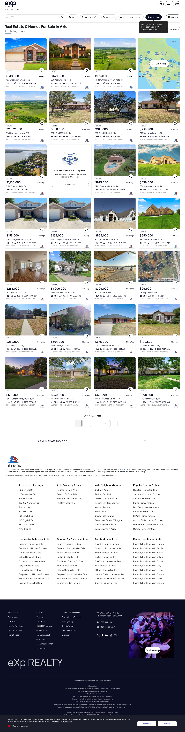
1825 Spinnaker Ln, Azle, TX (63, 292)
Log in (169, 4)
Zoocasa (39, 617)
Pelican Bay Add (103, 494)
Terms (57, 722)
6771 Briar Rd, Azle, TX (105, 292)
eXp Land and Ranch (44, 644)
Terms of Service (112, 688)
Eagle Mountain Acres (105, 528)
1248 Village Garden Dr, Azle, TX (20, 239)
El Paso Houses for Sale (30, 570)
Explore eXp (13, 613)
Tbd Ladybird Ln (26, 507)
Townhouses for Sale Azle (69, 498)
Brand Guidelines (69, 630)
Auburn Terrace (102, 507)
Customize (167, 724)
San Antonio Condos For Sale (71, 548)
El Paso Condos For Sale (68, 570)
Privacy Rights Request (71, 617)
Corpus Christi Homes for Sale (148, 520)
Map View (175, 17)
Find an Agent (13, 617)
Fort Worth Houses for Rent (108, 561)
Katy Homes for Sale (143, 511)
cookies (16, 719)
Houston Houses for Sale (31, 544)
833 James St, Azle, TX (16, 345)
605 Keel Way (25, 498)
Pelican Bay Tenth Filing (107, 503)
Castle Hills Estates (104, 516)
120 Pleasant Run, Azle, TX (107, 345)
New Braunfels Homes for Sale (148, 524)
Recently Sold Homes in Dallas (148, 557)
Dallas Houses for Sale (30, 557)
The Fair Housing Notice (122, 704)
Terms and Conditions (71, 613)
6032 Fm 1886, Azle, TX (61, 133)
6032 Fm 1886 (25, 511)
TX (92, 415)
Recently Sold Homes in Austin (148, 552)
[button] (92, 441)
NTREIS (125, 469)
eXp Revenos (41, 630)
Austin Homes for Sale (144, 498)
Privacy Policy (67, 621)
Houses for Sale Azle (67, 490)
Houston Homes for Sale (145, 490)
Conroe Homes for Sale (144, 528)
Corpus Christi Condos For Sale (72, 574)
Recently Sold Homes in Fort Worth (149, 561)
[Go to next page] (113, 423)
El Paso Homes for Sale (144, 516)
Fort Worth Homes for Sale (146, 507)
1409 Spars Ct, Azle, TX (150, 398)
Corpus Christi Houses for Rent (110, 574)
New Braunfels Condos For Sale (72, 578)
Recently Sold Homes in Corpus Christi (149, 574)
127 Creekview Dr (27, 494)
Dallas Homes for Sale (143, 503)
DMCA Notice (92, 686)
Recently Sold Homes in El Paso (148, 570)
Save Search (173, 29)
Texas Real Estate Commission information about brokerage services (92, 699)
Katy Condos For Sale (67, 565)
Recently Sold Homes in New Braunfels (149, 578)
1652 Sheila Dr (26, 490)
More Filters (155, 17)
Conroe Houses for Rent (107, 583)
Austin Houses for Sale (30, 552)
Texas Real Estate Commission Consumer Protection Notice (92, 702)
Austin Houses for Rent (106, 552)
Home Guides (13, 635)
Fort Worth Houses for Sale (32, 561)
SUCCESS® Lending (44, 626)
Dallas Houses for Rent (106, 557)
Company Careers (15, 630)
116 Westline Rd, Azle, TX (62, 398)
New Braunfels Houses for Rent (110, 578)
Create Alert (70, 184)
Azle (99, 415)
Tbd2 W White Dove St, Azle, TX (109, 79)
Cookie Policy (67, 626)
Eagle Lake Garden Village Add (109, 520)
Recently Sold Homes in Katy (147, 565)
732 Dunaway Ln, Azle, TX (151, 133)
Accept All (147, 724)
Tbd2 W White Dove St (29, 503)
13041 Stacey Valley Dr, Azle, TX (20, 398)
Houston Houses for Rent (107, 544)
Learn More (122, 707)
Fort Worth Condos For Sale (70, 561)
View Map (161, 63)
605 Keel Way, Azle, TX (61, 79)
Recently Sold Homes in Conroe (148, 583)
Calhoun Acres (102, 490)
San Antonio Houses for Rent (109, 548)
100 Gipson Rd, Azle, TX (150, 292)
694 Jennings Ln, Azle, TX (151, 186)
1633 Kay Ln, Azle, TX (60, 345)
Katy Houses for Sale (29, 565)
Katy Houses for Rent (105, 565)
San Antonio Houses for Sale (33, 548)
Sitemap (65, 635)
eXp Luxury (40, 639)
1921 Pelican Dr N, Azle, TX (18, 292)
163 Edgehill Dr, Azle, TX (105, 133)
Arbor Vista (100, 511)
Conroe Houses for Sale (30, 583)
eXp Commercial (43, 635)
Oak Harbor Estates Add (106, 498)
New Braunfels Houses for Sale (34, 578)
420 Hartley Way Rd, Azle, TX (153, 239)
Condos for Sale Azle (67, 494)
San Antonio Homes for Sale (146, 494)
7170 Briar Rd (25, 528)
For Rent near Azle (66, 503)
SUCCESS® (41, 621)
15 (106, 423)
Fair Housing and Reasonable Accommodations (92, 691)
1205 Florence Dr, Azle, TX (106, 186)
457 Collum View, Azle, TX (106, 239)
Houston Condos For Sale (69, 544)
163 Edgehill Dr (26, 516)
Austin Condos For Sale (68, 552)
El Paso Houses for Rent (106, 570)
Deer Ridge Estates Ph (106, 524)
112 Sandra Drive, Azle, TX (151, 345)
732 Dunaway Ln (27, 524)
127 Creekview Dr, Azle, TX (18, 79)
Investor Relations (15, 626)
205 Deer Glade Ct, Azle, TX (107, 398)
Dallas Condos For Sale (68, 557)
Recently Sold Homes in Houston (149, 544)
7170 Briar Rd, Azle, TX (16, 186)
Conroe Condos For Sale (68, 583)
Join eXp (11, 621)
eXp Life (39, 613)
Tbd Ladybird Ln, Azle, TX (17, 133)
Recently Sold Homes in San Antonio (149, 548)
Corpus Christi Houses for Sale (34, 574)
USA (86, 415)
